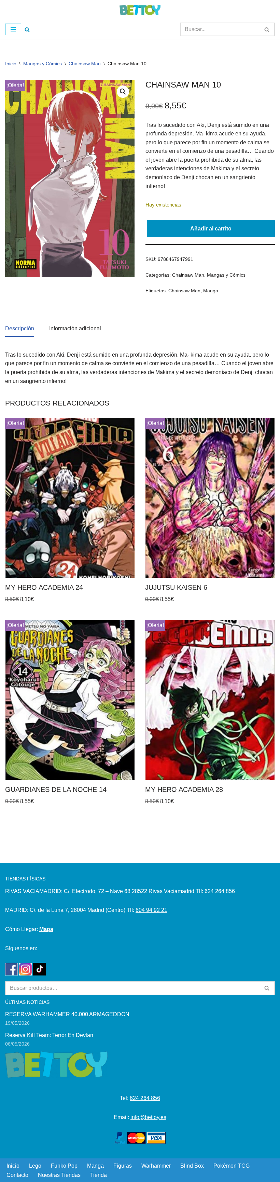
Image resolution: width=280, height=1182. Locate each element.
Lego (35, 1166)
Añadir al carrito (211, 228)
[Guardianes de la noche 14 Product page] (70, 700)
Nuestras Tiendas (59, 1175)
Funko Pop (64, 1166)
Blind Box (192, 1166)
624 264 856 (145, 1098)
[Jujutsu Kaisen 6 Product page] (210, 497)
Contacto (17, 1175)
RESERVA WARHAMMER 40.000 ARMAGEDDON (67, 1014)
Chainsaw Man (85, 63)
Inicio (10, 63)
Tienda (98, 1175)
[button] (123, 91)
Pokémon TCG (231, 1166)
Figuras (122, 1166)
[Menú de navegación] (13, 29)
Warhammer (156, 1166)
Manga (210, 290)
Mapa (46, 929)
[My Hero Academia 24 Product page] (70, 497)
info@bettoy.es (148, 1117)
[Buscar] (27, 29)
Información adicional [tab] (75, 328)
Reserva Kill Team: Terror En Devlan (49, 1035)
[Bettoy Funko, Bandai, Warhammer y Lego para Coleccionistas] (140, 10)
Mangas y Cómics (42, 63)
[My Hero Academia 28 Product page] (210, 700)
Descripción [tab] (19, 328)
